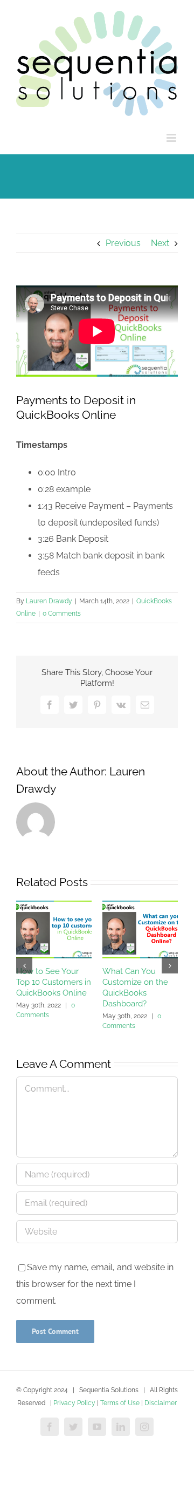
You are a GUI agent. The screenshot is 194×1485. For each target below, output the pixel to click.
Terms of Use (120, 1403)
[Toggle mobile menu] (172, 138)
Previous (123, 243)
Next (160, 243)
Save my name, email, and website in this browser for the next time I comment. (95, 1284)
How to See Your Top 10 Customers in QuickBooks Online (53, 982)
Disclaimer (160, 1403)
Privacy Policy (74, 1403)
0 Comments (62, 613)
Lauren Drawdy (49, 601)
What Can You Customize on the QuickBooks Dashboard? (135, 987)
